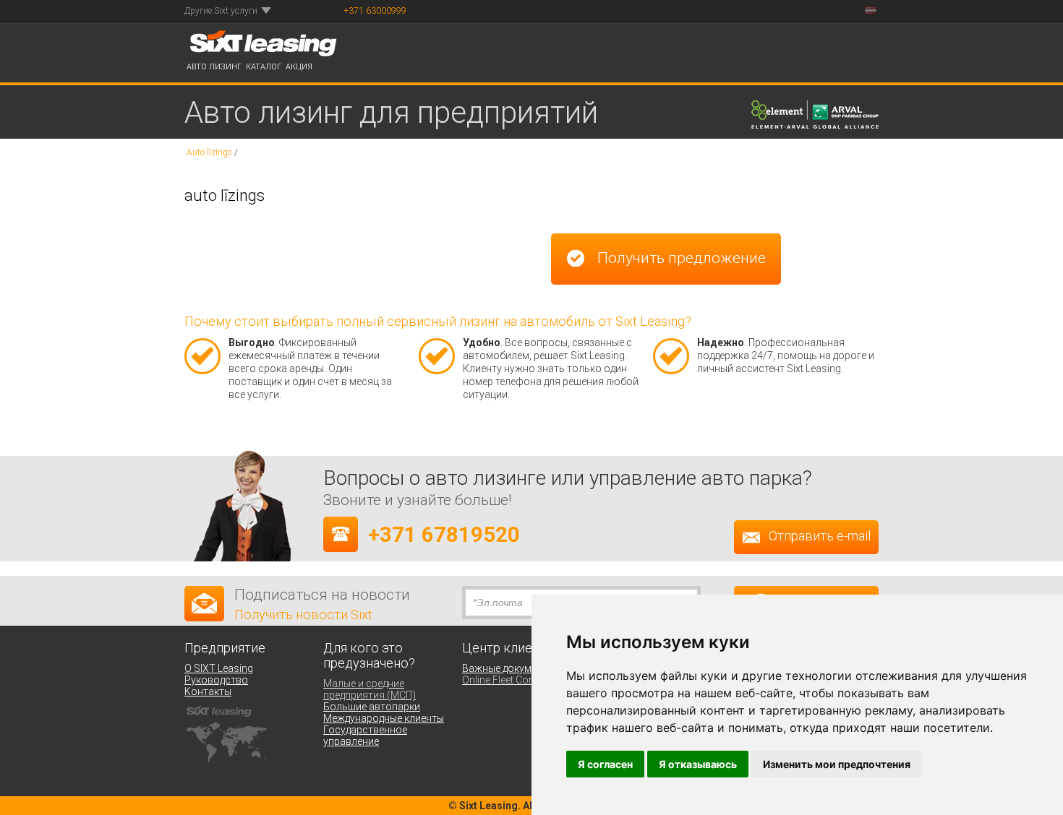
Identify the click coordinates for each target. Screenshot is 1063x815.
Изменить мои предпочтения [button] (836, 764)
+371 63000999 (374, 11)
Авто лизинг (214, 67)
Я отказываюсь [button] (698, 764)
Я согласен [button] (605, 764)
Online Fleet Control (506, 680)
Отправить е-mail (820, 536)
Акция (299, 67)
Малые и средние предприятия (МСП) (369, 689)
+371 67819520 (444, 534)
